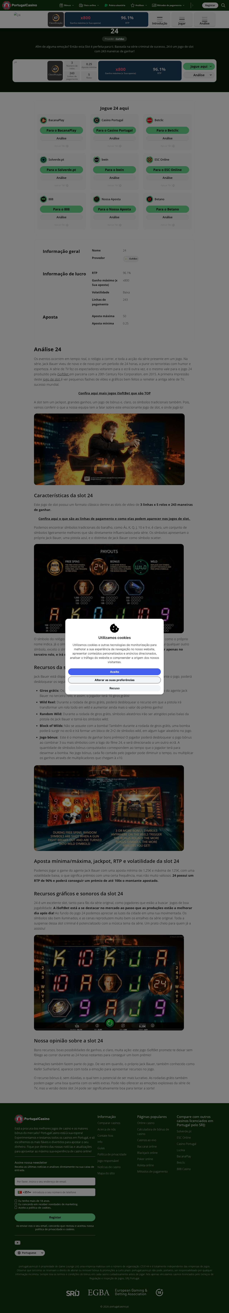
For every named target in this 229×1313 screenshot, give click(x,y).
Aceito (114, 672)
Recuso (114, 688)
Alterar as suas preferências (115, 680)
